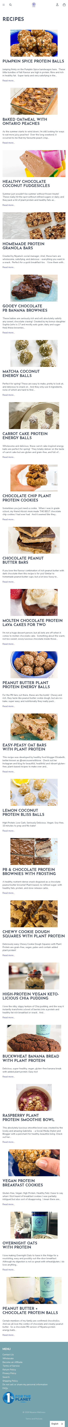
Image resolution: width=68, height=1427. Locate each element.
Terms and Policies (34, 1419)
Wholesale (8, 1358)
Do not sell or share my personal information (25, 1384)
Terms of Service (11, 1366)
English (55, 1423)
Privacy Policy (9, 1373)
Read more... (9, 80)
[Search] (10, 4)
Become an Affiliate (12, 1362)
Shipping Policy (10, 1380)
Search (6, 1377)
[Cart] (64, 4)
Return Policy (9, 1369)
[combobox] (57, 1424)
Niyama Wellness (37, 1412)
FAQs (5, 1388)
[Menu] (3, 4)
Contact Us (8, 1354)
